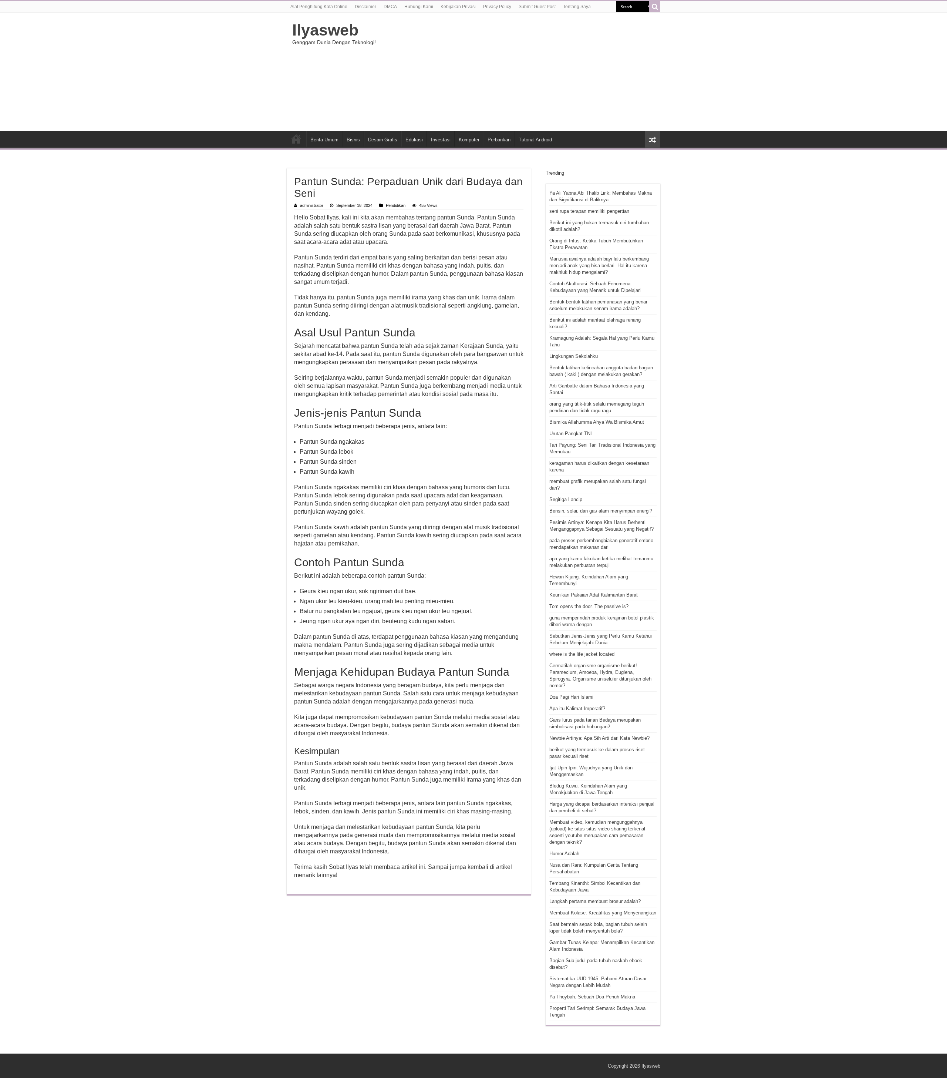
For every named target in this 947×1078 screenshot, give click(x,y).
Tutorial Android (535, 139)
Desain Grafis (382, 139)
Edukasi (414, 139)
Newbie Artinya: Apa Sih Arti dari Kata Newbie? (599, 738)
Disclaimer (365, 6)
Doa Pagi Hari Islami (571, 697)
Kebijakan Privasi (458, 6)
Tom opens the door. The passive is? (588, 606)
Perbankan (499, 139)
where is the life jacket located (581, 654)
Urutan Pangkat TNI (570, 433)
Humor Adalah (564, 853)
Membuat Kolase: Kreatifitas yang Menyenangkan (602, 913)
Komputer (469, 139)
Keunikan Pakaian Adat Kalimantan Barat (593, 595)
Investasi (441, 139)
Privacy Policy (497, 6)
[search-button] (654, 6)
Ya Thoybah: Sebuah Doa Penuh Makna (592, 997)
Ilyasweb (325, 30)
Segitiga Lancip (565, 499)
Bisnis (353, 139)
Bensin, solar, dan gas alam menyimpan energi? (600, 511)
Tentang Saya (577, 6)
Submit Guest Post (537, 6)
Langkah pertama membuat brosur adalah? (595, 901)
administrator (311, 205)
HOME (296, 139)
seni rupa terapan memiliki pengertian (589, 211)
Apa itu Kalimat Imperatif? (577, 708)
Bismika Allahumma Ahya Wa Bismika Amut (596, 422)
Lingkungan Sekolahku (573, 356)
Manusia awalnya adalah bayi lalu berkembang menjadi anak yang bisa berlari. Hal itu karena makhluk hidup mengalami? (599, 265)
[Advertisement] (520, 72)
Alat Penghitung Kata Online (318, 6)
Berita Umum (324, 139)
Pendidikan (395, 205)
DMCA (390, 6)
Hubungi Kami (418, 6)
